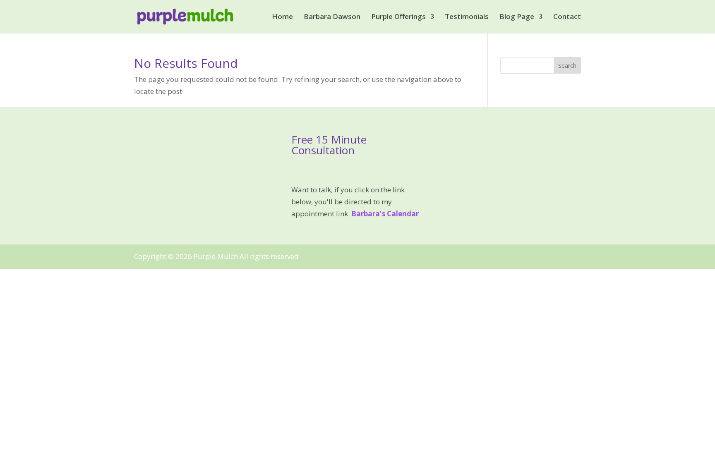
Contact (567, 17)
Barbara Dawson (332, 17)
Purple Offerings (398, 17)
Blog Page (516, 17)
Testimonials (467, 17)
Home (282, 17)
